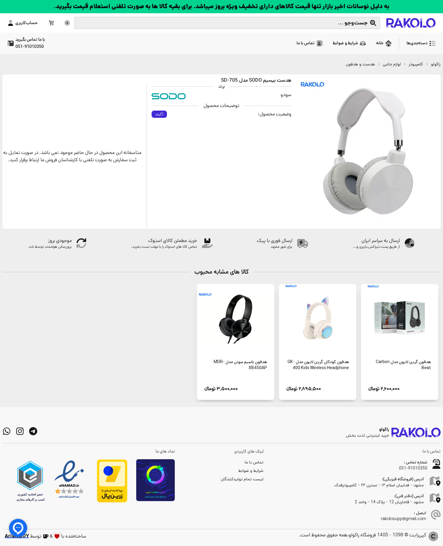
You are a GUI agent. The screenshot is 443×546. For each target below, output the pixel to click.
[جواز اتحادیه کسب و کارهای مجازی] (30, 481)
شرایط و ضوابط (250, 471)
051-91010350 (413, 468)
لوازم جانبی (392, 64)
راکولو (436, 64)
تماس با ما (254, 462)
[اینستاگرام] (20, 431)
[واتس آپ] (6, 431)
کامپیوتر (416, 64)
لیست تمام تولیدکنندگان (242, 479)
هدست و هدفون (360, 64)
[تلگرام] (33, 431)
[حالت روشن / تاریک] (67, 23)
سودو (286, 94)
